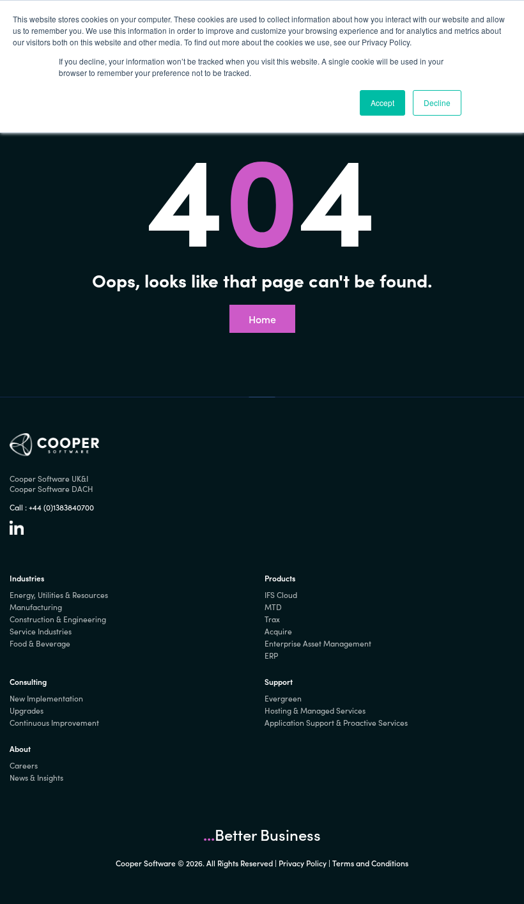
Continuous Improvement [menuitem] (54, 722)
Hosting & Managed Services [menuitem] (315, 710)
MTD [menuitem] (273, 607)
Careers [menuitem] (24, 765)
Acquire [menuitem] (278, 631)
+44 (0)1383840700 (61, 507)
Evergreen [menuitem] (283, 698)
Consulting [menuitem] (28, 681)
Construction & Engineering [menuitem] (58, 619)
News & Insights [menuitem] (36, 777)
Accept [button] (382, 102)
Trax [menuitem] (272, 619)
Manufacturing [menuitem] (36, 607)
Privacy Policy (303, 862)
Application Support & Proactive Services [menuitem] (336, 722)
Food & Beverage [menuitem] (40, 643)
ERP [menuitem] (271, 655)
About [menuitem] (20, 748)
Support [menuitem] (279, 681)
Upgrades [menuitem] (26, 710)
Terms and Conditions (370, 862)
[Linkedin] (17, 531)
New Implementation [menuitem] (46, 698)
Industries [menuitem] (27, 577)
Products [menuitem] (280, 577)
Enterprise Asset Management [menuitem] (318, 643)
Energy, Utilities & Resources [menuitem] (59, 595)
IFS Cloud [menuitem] (281, 595)
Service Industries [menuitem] (41, 631)
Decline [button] (437, 102)
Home (262, 319)
